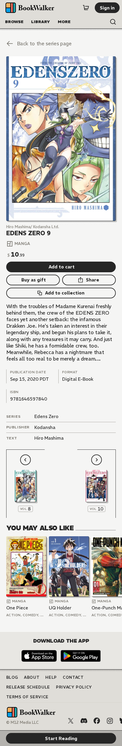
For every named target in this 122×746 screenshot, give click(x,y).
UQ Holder (60, 608)
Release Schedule (28, 687)
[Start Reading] (61, 138)
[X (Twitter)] (70, 720)
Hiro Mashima (49, 438)
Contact (73, 677)
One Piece (17, 608)
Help (51, 677)
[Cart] (85, 7)
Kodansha (44, 427)
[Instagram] (109, 720)
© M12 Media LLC (22, 722)
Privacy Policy (74, 687)
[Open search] (113, 21)
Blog (12, 677)
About (31, 677)
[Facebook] (96, 720)
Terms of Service (27, 697)
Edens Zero (46, 416)
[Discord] (83, 720)
